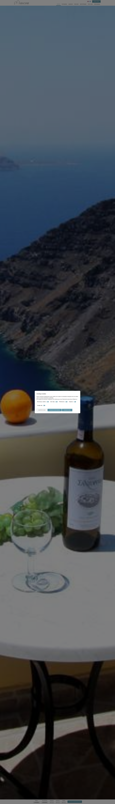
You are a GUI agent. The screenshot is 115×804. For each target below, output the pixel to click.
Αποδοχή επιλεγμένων (54, 410)
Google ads (39, 405)
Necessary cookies (41, 401)
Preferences (61, 401)
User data (52, 401)
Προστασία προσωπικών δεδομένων (70, 399)
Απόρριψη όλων (41, 410)
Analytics (71, 401)
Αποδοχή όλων (67, 410)
